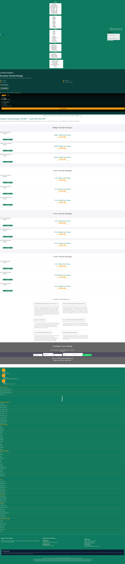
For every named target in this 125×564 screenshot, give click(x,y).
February (1, 454)
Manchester (2, 428)
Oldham (1, 449)
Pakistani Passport (3, 483)
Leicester (1, 435)
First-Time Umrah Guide (4, 507)
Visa (55, 43)
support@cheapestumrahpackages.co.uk (11, 378)
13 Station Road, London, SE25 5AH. (6, 388)
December (1, 471)
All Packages (2, 403)
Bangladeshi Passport (3, 487)
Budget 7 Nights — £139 (4, 411)
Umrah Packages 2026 (3, 405)
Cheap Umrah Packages (3, 409)
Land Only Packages (3, 419)
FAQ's (1, 531)
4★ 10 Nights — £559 (3, 415)
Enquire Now (10, 139)
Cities (55, 14)
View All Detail (5, 139)
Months (55, 29)
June (0, 460)
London (1, 426)
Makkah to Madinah (3, 498)
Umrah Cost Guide (3, 505)
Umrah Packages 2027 (3, 407)
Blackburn (1, 437)
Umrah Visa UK (2, 481)
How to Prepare (2, 514)
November (1, 469)
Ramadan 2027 (2, 473)
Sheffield (1, 445)
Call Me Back (112, 29)
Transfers (55, 51)
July (0, 462)
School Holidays (2, 475)
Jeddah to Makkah (3, 496)
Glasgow (1, 441)
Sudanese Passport (3, 492)
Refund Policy (2, 527)
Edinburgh (1, 439)
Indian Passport (2, 485)
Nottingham (2, 447)
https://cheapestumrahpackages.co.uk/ (6, 390)
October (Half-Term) (3, 467)
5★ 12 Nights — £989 (3, 417)
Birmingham (2, 430)
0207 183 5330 (118, 28)
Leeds (1, 443)
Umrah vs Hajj (2, 509)
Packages (55, 2)
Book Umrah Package (63, 108)
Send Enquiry (110, 40)
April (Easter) (2, 458)
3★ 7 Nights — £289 (3, 413)
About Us (1, 520)
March (1, 456)
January (1, 452)
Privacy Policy (2, 525)
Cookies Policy (2, 529)
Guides (56, 59)
